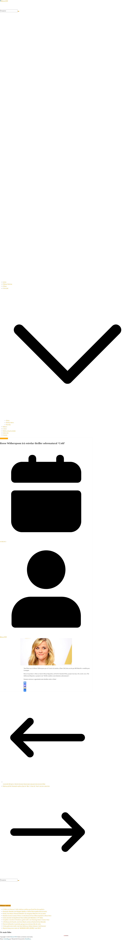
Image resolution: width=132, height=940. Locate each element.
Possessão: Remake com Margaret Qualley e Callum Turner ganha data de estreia (25, 911)
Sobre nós (5, 433)
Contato (5, 435)
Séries (7, 420)
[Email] (46, 688)
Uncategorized (4, 438)
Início (4, 282)
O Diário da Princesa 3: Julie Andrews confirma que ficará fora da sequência (23, 909)
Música (5, 426)
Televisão (5, 288)
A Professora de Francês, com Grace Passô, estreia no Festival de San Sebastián (24, 922)
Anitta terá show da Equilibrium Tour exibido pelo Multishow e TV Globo (23, 917)
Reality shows (10, 422)
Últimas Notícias (7, 284)
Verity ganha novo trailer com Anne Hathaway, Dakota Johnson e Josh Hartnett (24, 926)
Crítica (5, 429)
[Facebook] (46, 683)
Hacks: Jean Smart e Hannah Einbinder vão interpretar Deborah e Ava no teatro (24, 913)
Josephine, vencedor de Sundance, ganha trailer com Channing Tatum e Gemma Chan (26, 920)
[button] (67, 418)
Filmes (5, 286)
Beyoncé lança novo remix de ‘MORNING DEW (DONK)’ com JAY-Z (22, 928)
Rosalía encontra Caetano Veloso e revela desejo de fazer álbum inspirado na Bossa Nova (27, 915)
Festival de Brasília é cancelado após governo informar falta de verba (22, 924)
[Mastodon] (46, 685)
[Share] (46, 690)
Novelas (8, 424)
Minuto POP (3, 637)
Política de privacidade (9, 431)
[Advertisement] (28, 5)
